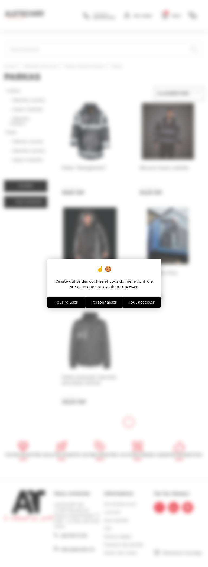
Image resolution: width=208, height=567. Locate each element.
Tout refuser (66, 302)
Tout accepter (142, 302)
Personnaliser (104, 302)
